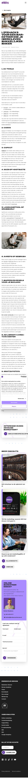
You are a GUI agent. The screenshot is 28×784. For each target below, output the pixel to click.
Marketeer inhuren (7, 684)
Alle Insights (7, 10)
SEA (3, 730)
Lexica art (6, 111)
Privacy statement (6, 771)
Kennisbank (5, 692)
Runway (6, 107)
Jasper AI (6, 113)
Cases (3, 689)
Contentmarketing (7, 720)
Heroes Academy (6, 687)
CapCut (4, 150)
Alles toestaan (14, 402)
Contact (4, 699)
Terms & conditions (16, 771)
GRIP (19, 331)
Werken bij (5, 696)
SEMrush (11, 261)
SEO (3, 732)
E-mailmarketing (6, 727)
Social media (5, 725)
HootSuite (14, 204)
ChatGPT (4, 76)
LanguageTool (10, 218)
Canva (3, 130)
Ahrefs (5, 261)
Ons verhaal (5, 694)
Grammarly (18, 218)
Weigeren (14, 406)
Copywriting (5, 722)
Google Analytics (6, 734)
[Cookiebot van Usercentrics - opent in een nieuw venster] (21, 377)
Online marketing (6, 718)
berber (14, 617)
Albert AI (6, 115)
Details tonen (21, 398)
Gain (25, 186)
